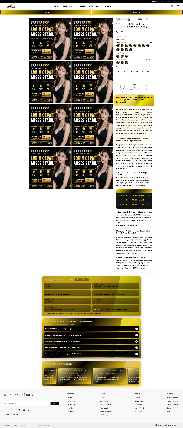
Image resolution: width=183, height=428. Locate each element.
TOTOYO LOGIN (138, 19)
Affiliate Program (105, 415)
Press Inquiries (104, 408)
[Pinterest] (15, 410)
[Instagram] (10, 410)
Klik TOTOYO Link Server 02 (135, 200)
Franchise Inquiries (106, 411)
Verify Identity (139, 411)
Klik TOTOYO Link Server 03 (135, 205)
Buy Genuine (138, 404)
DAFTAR (137, 12)
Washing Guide (139, 401)
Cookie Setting (49, 425)
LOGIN (46, 12)
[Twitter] (20, 410)
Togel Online (71, 411)
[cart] (178, 6)
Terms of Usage (32, 425)
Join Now (138, 34)
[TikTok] (29, 410)
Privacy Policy (40, 425)
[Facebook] (6, 410)
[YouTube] (25, 410)
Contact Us (170, 408)
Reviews (137, 398)
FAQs (168, 411)
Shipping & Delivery (173, 401)
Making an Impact (105, 404)
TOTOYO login (72, 404)
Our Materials (104, 401)
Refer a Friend (139, 408)
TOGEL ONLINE (126, 21)
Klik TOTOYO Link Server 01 (135, 195)
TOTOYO (119, 19)
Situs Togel (71, 408)
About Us (103, 398)
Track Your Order (172, 398)
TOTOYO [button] (54, 403)
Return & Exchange (173, 404)
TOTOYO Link (71, 401)
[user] (172, 6)
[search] (157, 6)
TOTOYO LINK (127, 19)
